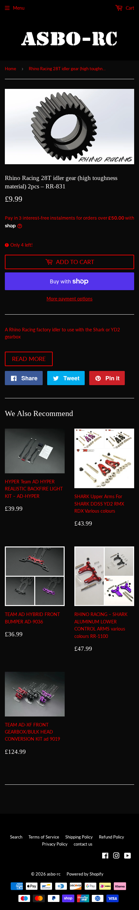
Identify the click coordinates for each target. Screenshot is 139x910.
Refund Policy (111, 836)
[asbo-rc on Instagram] (116, 856)
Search (16, 836)
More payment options (69, 298)
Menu (19, 8)
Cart (129, 8)
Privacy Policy (55, 844)
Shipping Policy (79, 836)
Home (10, 68)
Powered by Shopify (85, 874)
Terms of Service (43, 836)
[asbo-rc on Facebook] (105, 856)
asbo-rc (53, 874)
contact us (83, 844)
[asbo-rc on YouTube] (127, 856)
